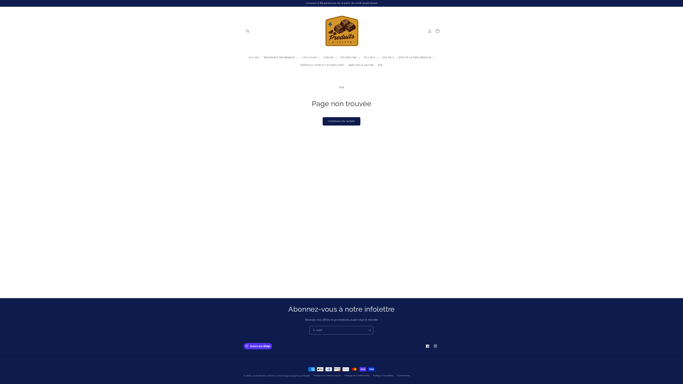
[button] (248, 31)
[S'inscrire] (369, 330)
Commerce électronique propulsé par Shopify (288, 376)
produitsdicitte (259, 376)
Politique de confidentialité (357, 376)
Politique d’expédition (383, 376)
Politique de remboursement (327, 376)
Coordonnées (403, 376)
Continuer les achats (341, 121)
